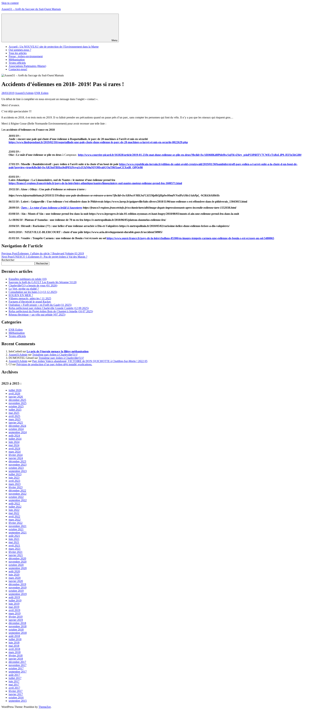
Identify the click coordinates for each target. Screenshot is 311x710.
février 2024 (15, 454)
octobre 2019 (16, 590)
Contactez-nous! (18, 69)
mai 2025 (14, 412)
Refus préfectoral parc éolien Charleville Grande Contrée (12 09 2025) (49, 308)
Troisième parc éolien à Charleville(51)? (55, 354)
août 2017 (14, 674)
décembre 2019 (17, 584)
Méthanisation (17, 59)
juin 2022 (14, 509)
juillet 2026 (15, 390)
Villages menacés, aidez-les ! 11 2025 (30, 298)
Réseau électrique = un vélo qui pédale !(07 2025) (37, 314)
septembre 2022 (18, 500)
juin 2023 (14, 477)
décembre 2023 (17, 461)
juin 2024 (14, 442)
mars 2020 (15, 577)
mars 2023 (15, 484)
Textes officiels (17, 62)
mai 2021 (14, 542)
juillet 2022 (15, 506)
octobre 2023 (16, 467)
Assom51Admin (24, 93)
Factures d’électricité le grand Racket (30, 301)
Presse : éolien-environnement (26, 56)
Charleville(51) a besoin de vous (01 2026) (33, 285)
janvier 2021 (16, 555)
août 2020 (14, 571)
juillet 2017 (15, 678)
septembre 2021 (18, 532)
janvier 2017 (16, 694)
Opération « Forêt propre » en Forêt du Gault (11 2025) (40, 304)
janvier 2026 (16, 396)
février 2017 (15, 691)
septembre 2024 (18, 432)
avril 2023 (14, 480)
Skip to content (10, 2)
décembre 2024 (17, 425)
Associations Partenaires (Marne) (27, 66)
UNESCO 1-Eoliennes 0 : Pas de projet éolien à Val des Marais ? (44, 256)
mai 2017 (14, 684)
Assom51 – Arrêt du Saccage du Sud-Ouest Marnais (31, 9)
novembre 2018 (17, 626)
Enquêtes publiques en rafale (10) (28, 279)
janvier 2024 (16, 458)
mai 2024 (14, 445)
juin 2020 (14, 574)
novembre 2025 (17, 403)
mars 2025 (15, 419)
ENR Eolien (41, 93)
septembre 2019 (18, 594)
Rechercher (7, 259)
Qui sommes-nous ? (20, 49)
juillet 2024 (15, 438)
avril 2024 (14, 448)
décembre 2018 (17, 623)
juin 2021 (14, 539)
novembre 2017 (17, 665)
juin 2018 (14, 642)
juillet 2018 (15, 639)
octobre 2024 (16, 429)
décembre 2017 (17, 661)
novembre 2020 (17, 561)
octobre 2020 (16, 564)
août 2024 (14, 435)
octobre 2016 (16, 697)
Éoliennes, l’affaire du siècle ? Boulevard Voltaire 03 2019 (42, 253)
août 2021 (14, 535)
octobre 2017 (16, 668)
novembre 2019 (17, 587)
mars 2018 (15, 652)
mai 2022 (14, 513)
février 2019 (15, 616)
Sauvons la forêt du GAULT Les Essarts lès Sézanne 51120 (42, 282)
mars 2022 (15, 519)
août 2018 (14, 636)
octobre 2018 (16, 629)
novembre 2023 (17, 464)
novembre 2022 (17, 493)
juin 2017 (14, 681)
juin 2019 (14, 603)
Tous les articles (18, 53)
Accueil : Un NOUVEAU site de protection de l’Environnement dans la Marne (54, 46)
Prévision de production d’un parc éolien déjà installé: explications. (54, 364)
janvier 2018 (16, 658)
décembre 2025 (17, 399)
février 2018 (15, 655)
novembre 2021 (17, 526)
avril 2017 (14, 687)
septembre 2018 (18, 632)
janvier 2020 (16, 581)
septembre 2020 (18, 568)
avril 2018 (14, 649)
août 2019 (14, 597)
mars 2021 (15, 548)
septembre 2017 (18, 671)
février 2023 (15, 487)
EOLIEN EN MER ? (21, 295)
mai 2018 (14, 645)
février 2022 (15, 522)
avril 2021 (14, 545)
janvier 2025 (16, 422)
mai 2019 (14, 606)
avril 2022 (14, 516)
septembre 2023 (18, 471)
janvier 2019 (16, 619)
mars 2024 (15, 451)
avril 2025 (14, 416)
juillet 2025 (15, 409)
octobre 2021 (16, 529)
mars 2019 (15, 613)
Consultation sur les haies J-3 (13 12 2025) (33, 291)
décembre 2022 (17, 490)
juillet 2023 (15, 474)
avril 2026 (14, 393)
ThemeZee (45, 706)
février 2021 (15, 551)
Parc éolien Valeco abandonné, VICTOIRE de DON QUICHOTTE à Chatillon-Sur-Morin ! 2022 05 (89, 361)
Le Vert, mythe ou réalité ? (24, 288)
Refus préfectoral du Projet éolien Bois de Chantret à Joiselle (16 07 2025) (51, 311)
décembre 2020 (17, 558)
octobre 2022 (16, 496)
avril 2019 (14, 610)
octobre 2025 (16, 406)
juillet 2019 (15, 600)
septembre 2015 (18, 700)
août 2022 (14, 503)
